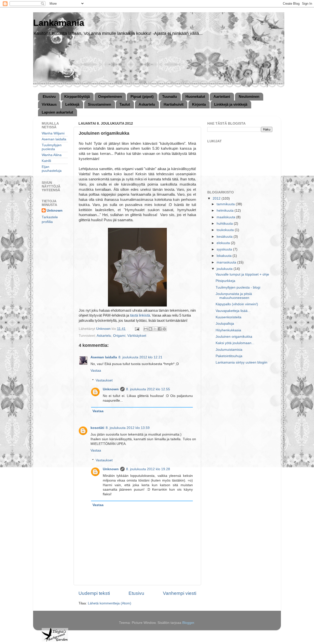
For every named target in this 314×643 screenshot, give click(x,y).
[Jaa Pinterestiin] (164, 328)
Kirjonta (199, 104)
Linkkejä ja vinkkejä (230, 104)
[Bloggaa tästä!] (150, 328)
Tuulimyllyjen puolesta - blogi (238, 287)
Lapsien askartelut (57, 112)
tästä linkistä (140, 315)
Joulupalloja (225, 323)
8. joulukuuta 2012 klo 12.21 (140, 357)
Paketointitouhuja (229, 356)
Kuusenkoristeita (228, 317)
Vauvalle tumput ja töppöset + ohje (242, 274)
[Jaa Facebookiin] (159, 328)
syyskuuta (225, 249)
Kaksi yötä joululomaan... (235, 343)
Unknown (111, 389)
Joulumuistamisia (229, 349)
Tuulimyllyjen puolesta (52, 147)
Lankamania (58, 23)
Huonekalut (195, 96)
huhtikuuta (225, 223)
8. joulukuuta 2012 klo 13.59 (128, 428)
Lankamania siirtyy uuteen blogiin (241, 362)
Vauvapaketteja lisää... (233, 311)
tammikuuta (226, 204)
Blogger (188, 623)
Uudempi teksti (94, 593)
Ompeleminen (110, 96)
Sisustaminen (99, 104)
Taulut (124, 104)
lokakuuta (225, 256)
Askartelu (147, 104)
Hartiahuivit (173, 104)
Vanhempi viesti (179, 593)
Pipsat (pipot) (142, 96)
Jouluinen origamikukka (234, 336)
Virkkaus (49, 104)
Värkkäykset (136, 335)
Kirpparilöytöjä (77, 96)
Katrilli (46, 161)
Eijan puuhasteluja (52, 169)
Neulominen (249, 96)
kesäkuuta (225, 236)
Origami (119, 335)
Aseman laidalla (104, 357)
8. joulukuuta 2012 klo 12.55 (148, 389)
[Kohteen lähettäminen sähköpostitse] (145, 328)
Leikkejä (72, 104)
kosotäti (97, 428)
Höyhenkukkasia (228, 330)
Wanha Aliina (52, 155)
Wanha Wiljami (53, 133)
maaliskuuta (226, 217)
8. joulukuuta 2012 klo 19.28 (148, 469)
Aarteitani (221, 96)
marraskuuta (227, 262)
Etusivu (49, 96)
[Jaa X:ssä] (155, 328)
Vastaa (96, 370)
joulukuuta (225, 269)
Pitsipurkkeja (225, 281)
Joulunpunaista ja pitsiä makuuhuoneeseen (234, 296)
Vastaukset (104, 380)
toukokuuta (226, 230)
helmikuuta (226, 210)
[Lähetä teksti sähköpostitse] (136, 329)
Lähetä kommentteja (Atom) (109, 603)
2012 (217, 198)
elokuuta (224, 243)
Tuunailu (169, 96)
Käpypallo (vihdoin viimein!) (237, 304)
